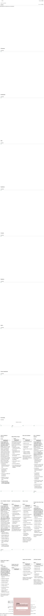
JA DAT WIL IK (22, 608)
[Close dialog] (29, 598)
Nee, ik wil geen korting (22, 610)
